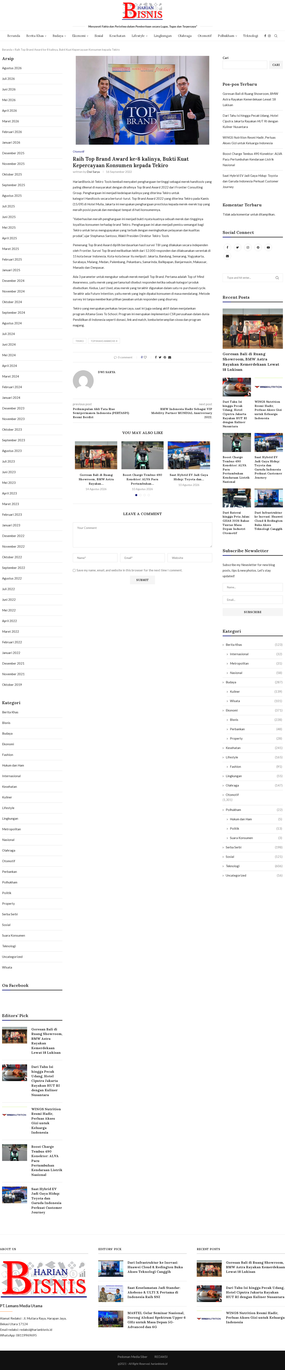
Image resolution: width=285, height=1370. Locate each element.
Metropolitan (256, 663)
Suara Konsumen (256, 838)
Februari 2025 (12, 259)
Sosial (99, 36)
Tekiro (80, 341)
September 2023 (13, 440)
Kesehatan (117, 36)
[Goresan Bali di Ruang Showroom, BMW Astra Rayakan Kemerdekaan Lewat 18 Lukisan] (96, 455)
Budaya (58, 36)
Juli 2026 (8, 78)
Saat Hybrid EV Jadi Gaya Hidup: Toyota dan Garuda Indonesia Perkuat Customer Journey (251, 181)
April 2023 (9, 493)
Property (256, 738)
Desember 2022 (13, 536)
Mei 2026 (9, 100)
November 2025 (13, 164)
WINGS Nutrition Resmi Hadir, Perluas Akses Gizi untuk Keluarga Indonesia (268, 410)
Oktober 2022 (12, 557)
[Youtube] (268, 247)
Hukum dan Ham (256, 819)
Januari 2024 (11, 397)
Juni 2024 (9, 344)
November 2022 (13, 546)
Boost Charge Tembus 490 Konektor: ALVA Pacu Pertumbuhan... (142, 479)
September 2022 (13, 568)
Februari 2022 (12, 642)
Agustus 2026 (12, 68)
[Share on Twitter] (160, 357)
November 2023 (13, 419)
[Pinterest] (258, 247)
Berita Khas (35, 36)
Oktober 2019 (12, 684)
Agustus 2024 (12, 323)
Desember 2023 (13, 408)
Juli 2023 (8, 461)
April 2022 (9, 621)
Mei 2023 (9, 482)
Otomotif (205, 36)
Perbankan (256, 729)
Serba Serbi (254, 847)
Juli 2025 (8, 206)
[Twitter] (238, 247)
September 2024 (13, 312)
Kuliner (256, 691)
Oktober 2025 (12, 174)
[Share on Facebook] (156, 357)
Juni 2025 (9, 217)
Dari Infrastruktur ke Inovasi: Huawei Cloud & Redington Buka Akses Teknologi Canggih (269, 521)
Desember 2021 (13, 663)
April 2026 (9, 110)
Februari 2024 (12, 387)
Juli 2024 (8, 334)
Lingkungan (163, 36)
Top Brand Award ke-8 (104, 341)
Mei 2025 (9, 227)
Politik (256, 828)
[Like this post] (148, 357)
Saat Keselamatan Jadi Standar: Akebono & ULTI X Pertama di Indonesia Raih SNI (153, 1292)
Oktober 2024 (12, 302)
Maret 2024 (10, 376)
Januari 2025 (11, 270)
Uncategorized (254, 875)
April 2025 (9, 238)
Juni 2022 (9, 599)
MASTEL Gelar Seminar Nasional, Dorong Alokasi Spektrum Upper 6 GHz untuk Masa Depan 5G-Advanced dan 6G (156, 1320)
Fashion (256, 766)
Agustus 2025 (12, 195)
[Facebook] (265, 36)
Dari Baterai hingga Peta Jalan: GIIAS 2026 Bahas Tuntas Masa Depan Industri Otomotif (236, 523)
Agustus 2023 (12, 451)
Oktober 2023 (12, 429)
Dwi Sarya (93, 171)
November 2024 (13, 291)
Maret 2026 (10, 121)
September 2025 (13, 185)
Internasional (256, 654)
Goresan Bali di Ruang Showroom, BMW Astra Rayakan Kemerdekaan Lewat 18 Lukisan (250, 99)
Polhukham (226, 36)
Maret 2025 (10, 249)
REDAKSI (161, 1357)
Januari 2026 (11, 142)
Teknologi (250, 36)
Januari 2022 (11, 653)
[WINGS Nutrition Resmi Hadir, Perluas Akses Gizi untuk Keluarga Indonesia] (269, 387)
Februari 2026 (12, 132)
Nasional (256, 673)
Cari (225, 58)
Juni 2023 (9, 472)
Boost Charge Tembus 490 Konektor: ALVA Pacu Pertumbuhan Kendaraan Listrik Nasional (252, 159)
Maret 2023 (10, 504)
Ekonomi (79, 36)
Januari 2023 (11, 525)
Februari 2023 (12, 514)
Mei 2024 (9, 355)
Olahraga (185, 36)
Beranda (13, 36)
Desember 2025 (13, 153)
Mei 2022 (9, 610)
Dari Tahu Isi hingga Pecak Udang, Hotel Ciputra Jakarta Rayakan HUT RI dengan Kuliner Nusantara (250, 121)
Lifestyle (138, 36)
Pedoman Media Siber (132, 1357)
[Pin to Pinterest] (165, 357)
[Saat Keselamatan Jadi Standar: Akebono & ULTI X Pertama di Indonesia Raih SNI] (110, 1293)
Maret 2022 (10, 631)
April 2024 (9, 366)
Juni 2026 (9, 89)
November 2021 (13, 674)
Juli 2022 (8, 589)
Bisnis (256, 719)
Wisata (256, 701)
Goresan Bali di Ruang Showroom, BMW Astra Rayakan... (96, 479)
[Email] (227, 256)
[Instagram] (269, 36)
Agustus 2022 (12, 578)
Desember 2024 (13, 280)
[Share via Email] (169, 357)
